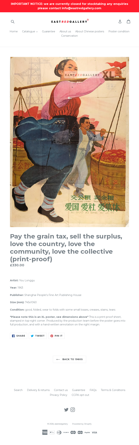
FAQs (93, 390)
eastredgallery (61, 424)
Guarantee (48, 31)
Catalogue (30, 31)
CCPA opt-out (80, 395)
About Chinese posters (89, 31)
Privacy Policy (58, 395)
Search (18, 390)
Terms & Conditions (113, 390)
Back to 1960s (72, 359)
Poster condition (118, 31)
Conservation (69, 35)
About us (65, 31)
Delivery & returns (38, 390)
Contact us (61, 390)
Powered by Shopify (82, 424)
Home (14, 31)
